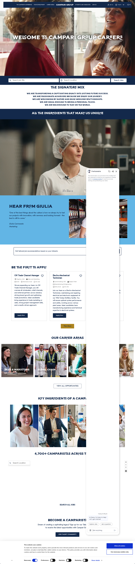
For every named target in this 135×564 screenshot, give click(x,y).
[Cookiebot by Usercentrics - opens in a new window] (12, 560)
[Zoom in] (126, 462)
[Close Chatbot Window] (116, 171)
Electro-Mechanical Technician (61, 277)
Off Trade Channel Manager (26, 276)
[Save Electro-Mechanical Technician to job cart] (80, 275)
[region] (102, 351)
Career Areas (50, 4)
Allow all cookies (119, 546)
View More (67, 326)
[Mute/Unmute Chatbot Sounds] (112, 171)
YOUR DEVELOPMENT (39, 4)
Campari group (64, 5)
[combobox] (33, 80)
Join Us (94, 4)
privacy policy (97, 179)
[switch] (52, 560)
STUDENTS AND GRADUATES (82, 4)
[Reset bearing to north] (126, 467)
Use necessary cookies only (120, 552)
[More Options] (90, 530)
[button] (110, 4)
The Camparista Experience (24, 4)
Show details (95, 560)
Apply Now (21, 315)
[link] (24, 426)
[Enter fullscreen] (126, 471)
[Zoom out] (126, 464)
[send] (115, 530)
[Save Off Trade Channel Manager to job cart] (42, 275)
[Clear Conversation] (109, 171)
